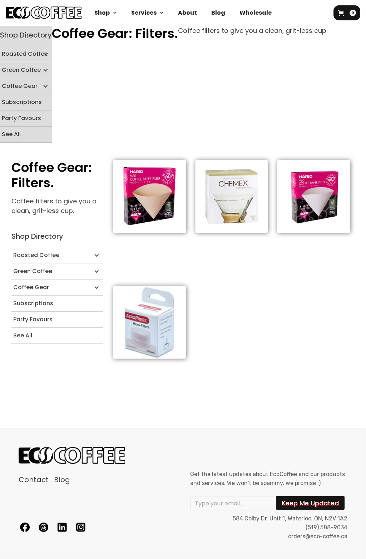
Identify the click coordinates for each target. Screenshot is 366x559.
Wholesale (255, 13)
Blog (218, 13)
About (187, 13)
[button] (105, 12)
